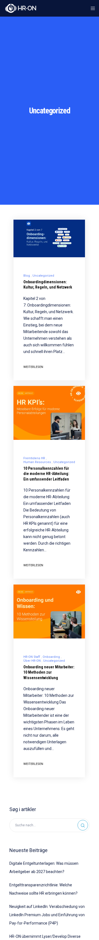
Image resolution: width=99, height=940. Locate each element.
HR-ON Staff (31, 657)
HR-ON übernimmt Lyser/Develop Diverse (45, 936)
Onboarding (51, 657)
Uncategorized (43, 275)
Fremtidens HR (34, 458)
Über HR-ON (32, 661)
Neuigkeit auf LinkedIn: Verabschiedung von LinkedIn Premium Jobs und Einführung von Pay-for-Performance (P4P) (47, 914)
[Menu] (91, 8)
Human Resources (37, 462)
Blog (26, 275)
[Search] (83, 825)
